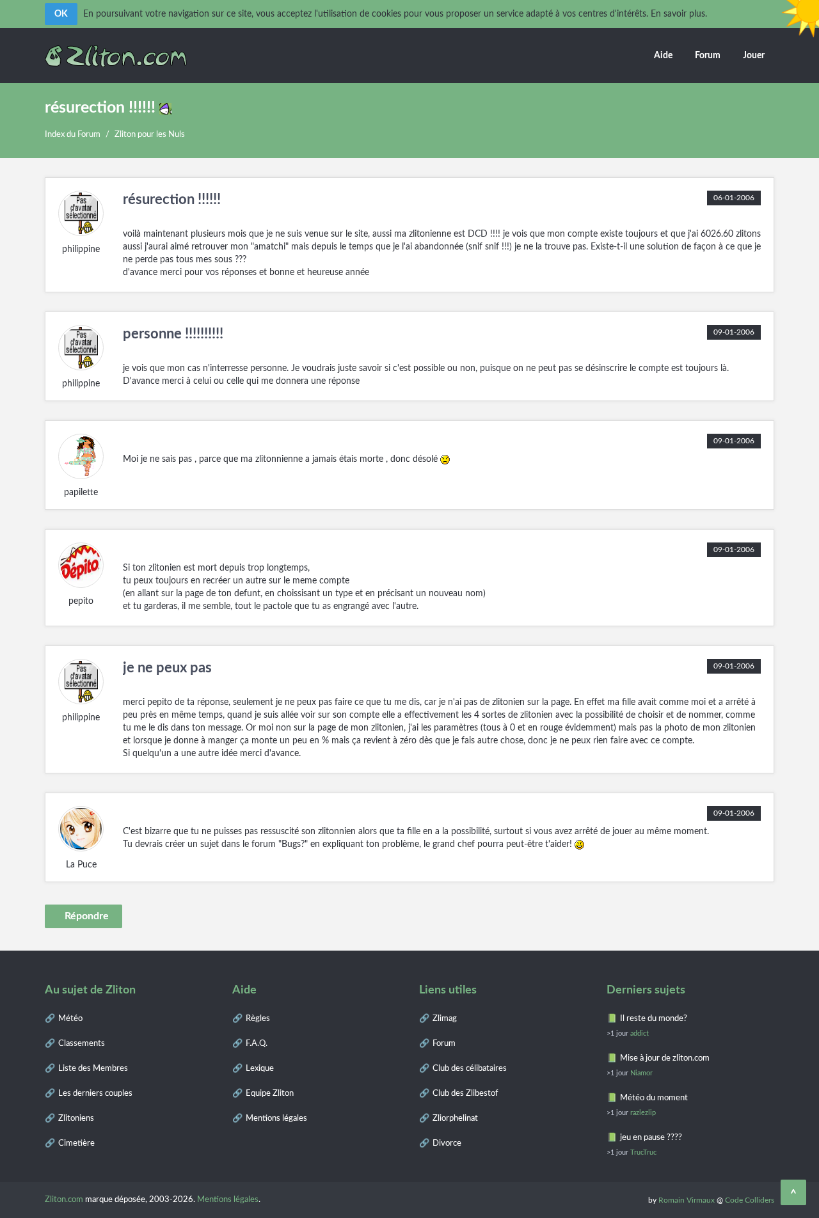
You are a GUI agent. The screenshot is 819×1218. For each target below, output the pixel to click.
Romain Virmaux (686, 1200)
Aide (663, 55)
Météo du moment (654, 1098)
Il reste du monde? (653, 1019)
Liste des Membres (93, 1068)
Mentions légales (276, 1118)
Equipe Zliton (270, 1093)
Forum (707, 55)
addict (639, 1033)
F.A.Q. (256, 1044)
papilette (81, 492)
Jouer (754, 55)
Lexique (260, 1068)
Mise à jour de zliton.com (665, 1058)
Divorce (447, 1143)
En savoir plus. (679, 14)
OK (61, 14)
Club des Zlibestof (465, 1093)
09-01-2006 (733, 332)
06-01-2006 (733, 198)
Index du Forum (72, 134)
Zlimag (445, 1019)
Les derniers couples (95, 1093)
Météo (70, 1019)
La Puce (81, 864)
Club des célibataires (470, 1068)
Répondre (87, 916)
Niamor (641, 1073)
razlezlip (643, 1112)
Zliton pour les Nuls (150, 134)
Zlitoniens (76, 1118)
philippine (81, 249)
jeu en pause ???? (651, 1138)
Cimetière (76, 1143)
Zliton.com (64, 1200)
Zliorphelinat (455, 1118)
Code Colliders (749, 1200)
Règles (258, 1019)
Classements (81, 1044)
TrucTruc (643, 1152)
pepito (80, 601)
